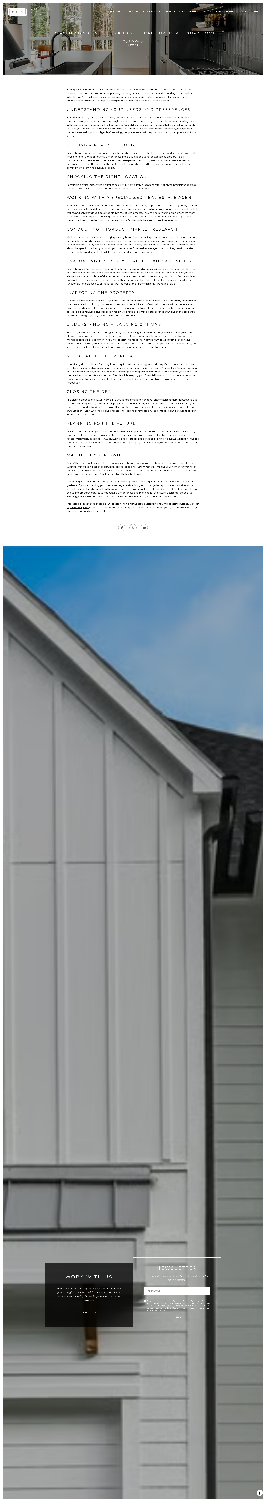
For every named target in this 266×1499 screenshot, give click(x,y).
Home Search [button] (152, 11)
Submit (177, 1317)
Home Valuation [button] (200, 11)
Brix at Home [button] (225, 11)
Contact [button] (244, 11)
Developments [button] (175, 11)
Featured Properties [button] (124, 11)
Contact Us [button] (89, 1312)
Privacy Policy (158, 1310)
